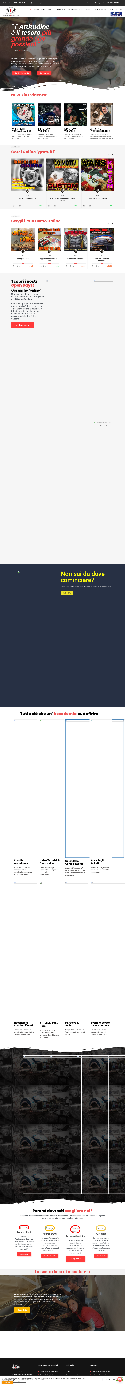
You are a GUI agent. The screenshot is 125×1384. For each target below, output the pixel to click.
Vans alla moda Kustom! (62, 198)
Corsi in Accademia (21, 862)
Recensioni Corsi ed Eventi (23, 1024)
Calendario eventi (77, 9)
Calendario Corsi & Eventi (74, 862)
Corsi (36, 9)
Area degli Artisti (97, 862)
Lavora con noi (100, 9)
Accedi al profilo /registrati (95, 3)
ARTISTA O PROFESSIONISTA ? (100, 130)
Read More (27, 175)
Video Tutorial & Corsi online (50, 862)
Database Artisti (59, 9)
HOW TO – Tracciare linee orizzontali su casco (97, 199)
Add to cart (49, 239)
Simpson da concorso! (49, 259)
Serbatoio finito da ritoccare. (76, 260)
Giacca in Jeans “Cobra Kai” (102, 260)
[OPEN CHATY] (119, 1379)
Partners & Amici (72, 1024)
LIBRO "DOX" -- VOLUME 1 (45, 130)
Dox (27, 195)
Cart (119, 9)
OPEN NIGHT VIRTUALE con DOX (21, 130)
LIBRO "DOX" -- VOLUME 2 (71, 130)
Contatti (89, 9)
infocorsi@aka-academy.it (34, 3)
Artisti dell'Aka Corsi (49, 1025)
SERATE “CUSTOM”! (113, 3)
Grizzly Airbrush (102, 256)
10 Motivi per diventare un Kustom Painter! (27, 199)
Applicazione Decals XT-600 (23, 260)
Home (29, 9)
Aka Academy (46, 9)
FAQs (111, 9)
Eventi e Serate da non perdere (100, 1024)
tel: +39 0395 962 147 (17, 3)
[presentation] (108, 154)
